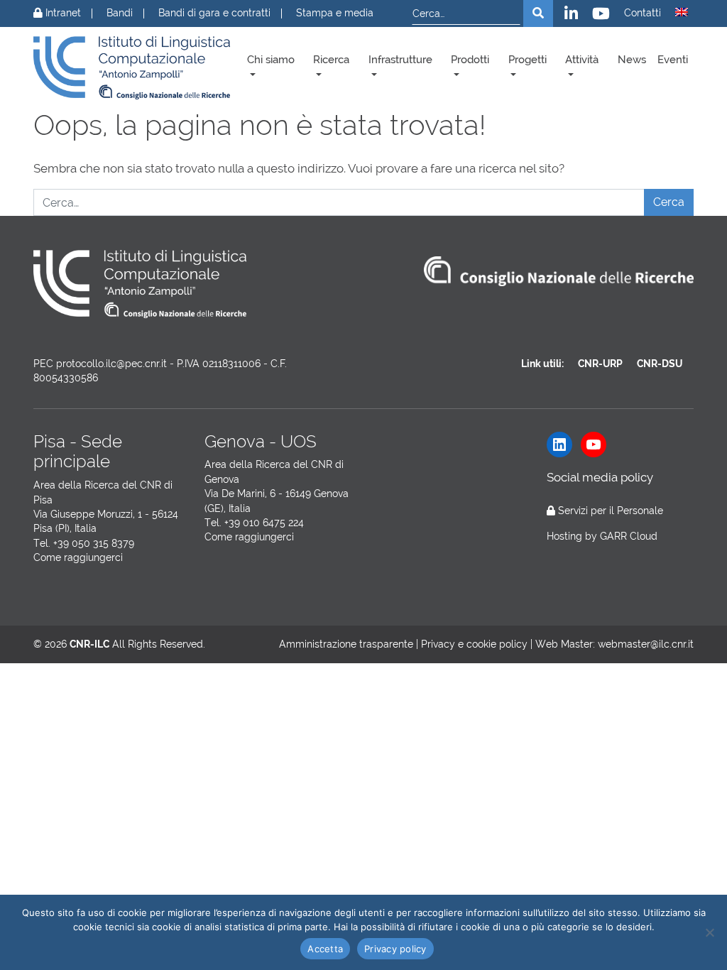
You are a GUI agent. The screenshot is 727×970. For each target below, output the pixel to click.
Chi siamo (271, 59)
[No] (709, 932)
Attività (581, 59)
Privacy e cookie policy (474, 644)
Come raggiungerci (78, 557)
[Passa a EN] (681, 12)
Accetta (325, 948)
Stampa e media (334, 13)
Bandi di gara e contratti (214, 13)
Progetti (527, 59)
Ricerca (331, 59)
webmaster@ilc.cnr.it (646, 644)
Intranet (62, 13)
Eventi (672, 59)
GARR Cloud (628, 536)
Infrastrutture (400, 59)
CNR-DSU (659, 363)
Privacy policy (395, 948)
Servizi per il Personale (610, 510)
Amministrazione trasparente (346, 644)
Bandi (119, 13)
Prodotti (470, 59)
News (632, 59)
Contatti (642, 13)
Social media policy (600, 477)
